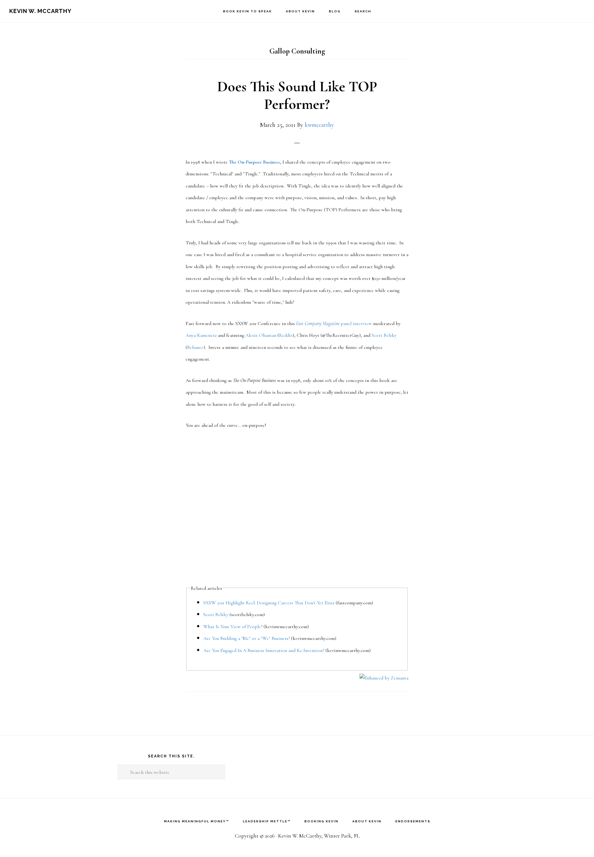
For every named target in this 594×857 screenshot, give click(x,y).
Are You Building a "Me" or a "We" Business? (246, 638)
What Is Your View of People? (232, 626)
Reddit (286, 335)
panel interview (334, 323)
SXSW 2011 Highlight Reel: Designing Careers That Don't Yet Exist (268, 603)
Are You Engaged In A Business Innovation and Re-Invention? (263, 650)
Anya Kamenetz (201, 335)
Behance (195, 347)
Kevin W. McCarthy (40, 11)
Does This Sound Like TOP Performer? (297, 96)
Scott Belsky (384, 335)
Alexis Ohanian (260, 335)
